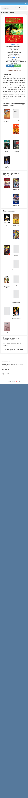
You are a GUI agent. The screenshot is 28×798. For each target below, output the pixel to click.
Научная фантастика (14, 44)
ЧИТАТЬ (18, 65)
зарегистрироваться (19, 351)
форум (7, 364)
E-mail (7, 373)
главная (4, 364)
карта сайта (16, 364)
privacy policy (5, 365)
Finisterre (15, 48)
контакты (12, 364)
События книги (14, 59)
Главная (4, 7)
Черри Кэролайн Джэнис (17, 7)
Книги (8, 7)
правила (21, 364)
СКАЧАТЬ (10, 65)
